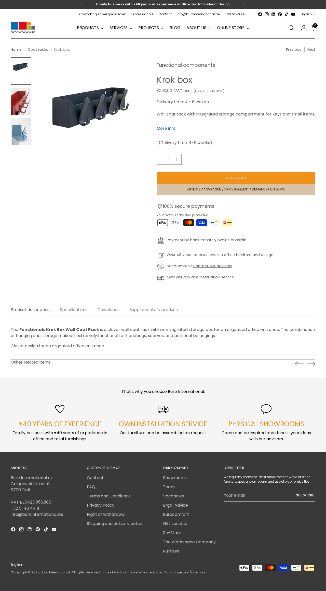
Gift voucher (175, 523)
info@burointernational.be (37, 514)
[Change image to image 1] (21, 71)
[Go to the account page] (302, 28)
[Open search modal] (291, 28)
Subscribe (305, 495)
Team (169, 487)
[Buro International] (23, 28)
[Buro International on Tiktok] (286, 14)
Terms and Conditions (109, 496)
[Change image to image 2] (21, 101)
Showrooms (175, 478)
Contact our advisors (212, 265)
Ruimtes (171, 551)
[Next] (244, 4)
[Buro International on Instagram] (266, 14)
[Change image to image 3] (21, 131)
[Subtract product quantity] (161, 159)
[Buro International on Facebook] (260, 14)
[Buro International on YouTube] (293, 14)
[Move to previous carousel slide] (299, 363)
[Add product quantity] (176, 159)
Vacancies (173, 496)
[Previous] (81, 4)
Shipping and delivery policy (114, 523)
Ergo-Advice (175, 505)
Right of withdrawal (106, 514)
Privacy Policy (100, 505)
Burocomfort (176, 514)
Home (16, 49)
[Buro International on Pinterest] (280, 14)
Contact (95, 478)
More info (166, 128)
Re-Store (172, 533)
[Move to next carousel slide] (311, 363)
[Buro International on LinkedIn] (273, 14)
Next (311, 49)
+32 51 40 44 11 (25, 508)
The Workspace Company (189, 542)
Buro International (55, 572)
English (306, 14)
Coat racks (38, 49)
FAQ (91, 487)
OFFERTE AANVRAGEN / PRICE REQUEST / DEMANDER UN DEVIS (236, 189)
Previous (293, 49)
